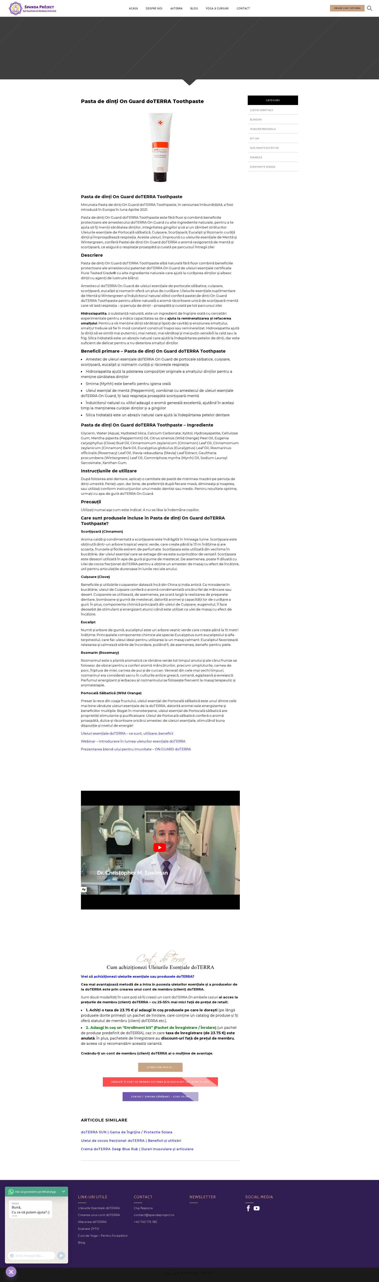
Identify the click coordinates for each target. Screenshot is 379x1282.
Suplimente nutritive (264, 148)
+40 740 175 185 (145, 1222)
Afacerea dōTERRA (92, 1222)
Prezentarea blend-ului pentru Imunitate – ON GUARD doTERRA (136, 749)
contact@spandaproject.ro (154, 1215)
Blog (81, 1242)
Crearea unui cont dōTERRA (99, 1215)
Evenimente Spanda (262, 166)
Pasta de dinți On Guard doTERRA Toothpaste (143, 101)
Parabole (256, 157)
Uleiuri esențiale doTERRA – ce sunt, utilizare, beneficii (127, 733)
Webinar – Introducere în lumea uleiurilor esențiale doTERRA (133, 741)
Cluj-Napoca (143, 1208)
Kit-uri (254, 138)
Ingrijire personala (263, 129)
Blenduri (256, 119)
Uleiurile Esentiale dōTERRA (99, 1208)
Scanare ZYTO (88, 1229)
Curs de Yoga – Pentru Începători (103, 1235)
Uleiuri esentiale (261, 110)
